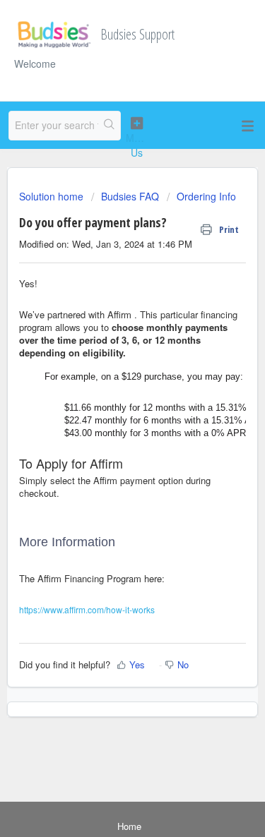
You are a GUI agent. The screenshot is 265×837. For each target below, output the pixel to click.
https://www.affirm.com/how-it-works (87, 609)
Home (129, 826)
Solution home (52, 196)
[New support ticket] (137, 137)
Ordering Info (206, 196)
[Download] (106, 410)
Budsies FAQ (130, 196)
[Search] (109, 126)
